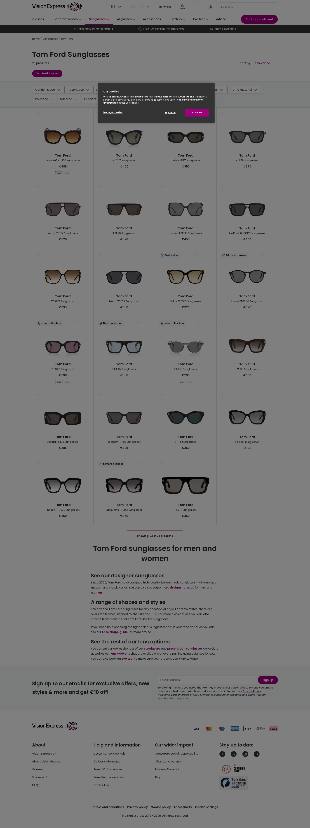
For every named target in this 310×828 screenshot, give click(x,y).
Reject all (170, 112)
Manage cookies (113, 112)
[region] (156, 103)
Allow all (197, 112)
